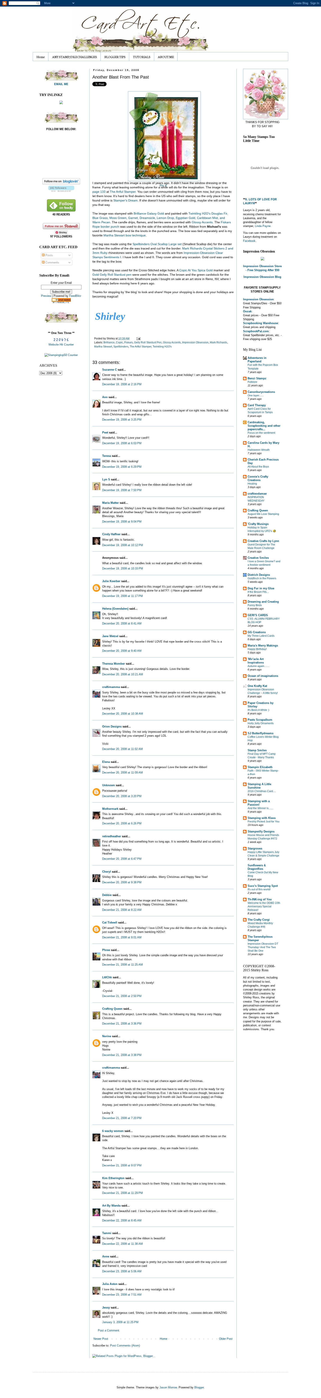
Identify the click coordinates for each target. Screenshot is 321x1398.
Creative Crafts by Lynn (263, 541)
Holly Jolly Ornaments (261, 723)
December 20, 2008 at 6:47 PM (122, 858)
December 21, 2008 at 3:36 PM (122, 1023)
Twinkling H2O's (162, 346)
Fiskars (128, 342)
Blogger (199, 1387)
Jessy (106, 1307)
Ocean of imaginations (263, 676)
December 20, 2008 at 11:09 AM (122, 772)
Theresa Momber (113, 663)
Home (40, 57)
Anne (105, 1256)
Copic (119, 342)
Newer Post (100, 1338)
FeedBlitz (75, 295)
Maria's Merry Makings (263, 645)
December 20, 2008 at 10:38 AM (122, 713)
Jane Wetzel (110, 636)
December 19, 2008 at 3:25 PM (122, 419)
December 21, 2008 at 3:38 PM (122, 1055)
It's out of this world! (259, 889)
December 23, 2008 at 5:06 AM (122, 1271)
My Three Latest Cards (261, 635)
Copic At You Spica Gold (196, 270)
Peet (105, 432)
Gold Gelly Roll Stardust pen (112, 274)
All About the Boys (258, 466)
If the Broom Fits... (258, 591)
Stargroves (255, 848)
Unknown (108, 785)
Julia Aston (109, 1284)
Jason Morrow (168, 1387)
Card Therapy (257, 405)
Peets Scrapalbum (260, 719)
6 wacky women (113, 1131)
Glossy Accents (202, 222)
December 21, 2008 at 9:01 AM (122, 937)
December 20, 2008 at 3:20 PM (122, 796)
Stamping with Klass (262, 818)
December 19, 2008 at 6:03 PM (122, 443)
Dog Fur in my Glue (261, 588)
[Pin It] (163, 135)
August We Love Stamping (263, 514)
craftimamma (111, 687)
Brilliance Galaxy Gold (149, 213)
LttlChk (107, 977)
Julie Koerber (111, 581)
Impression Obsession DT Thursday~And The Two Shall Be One (263, 947)
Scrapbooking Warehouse (260, 323)
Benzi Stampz (257, 378)
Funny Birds (255, 605)
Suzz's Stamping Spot (263, 885)
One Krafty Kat (257, 686)
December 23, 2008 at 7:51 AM (122, 1294)
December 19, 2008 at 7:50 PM (122, 490)
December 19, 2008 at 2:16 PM (122, 384)
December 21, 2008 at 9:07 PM (122, 1165)
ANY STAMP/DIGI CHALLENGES (74, 57)
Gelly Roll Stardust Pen (148, 342)
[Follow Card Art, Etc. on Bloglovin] (61, 190)
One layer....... (256, 395)
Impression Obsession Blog (262, 277)
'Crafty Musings (258, 524)
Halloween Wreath (259, 449)
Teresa (106, 455)
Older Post (226, 1338)
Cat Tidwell (109, 922)
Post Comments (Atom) (125, 1345)
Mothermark (110, 808)
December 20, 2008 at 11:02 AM (122, 749)
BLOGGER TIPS (115, 57)
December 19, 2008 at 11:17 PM (122, 596)
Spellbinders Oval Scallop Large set (158, 244)
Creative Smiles (258, 557)
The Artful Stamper (123, 191)
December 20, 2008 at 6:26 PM (122, 823)
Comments (52, 262)
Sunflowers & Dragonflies (257, 867)
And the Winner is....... (260, 808)
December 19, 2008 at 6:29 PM (122, 466)
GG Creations (257, 632)
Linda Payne (263, 226)
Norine (106, 1036)
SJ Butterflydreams (260, 733)
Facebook (249, 240)
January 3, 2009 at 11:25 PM (120, 1322)
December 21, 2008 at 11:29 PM (122, 1193)
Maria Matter (110, 502)
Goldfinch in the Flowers (262, 578)
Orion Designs (112, 726)
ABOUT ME (166, 57)
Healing (252, 483)
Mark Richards (218, 342)
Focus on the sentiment (261, 432)
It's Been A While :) (258, 710)
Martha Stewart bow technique (124, 235)
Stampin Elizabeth (260, 767)
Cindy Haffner (111, 534)
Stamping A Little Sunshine (259, 785)
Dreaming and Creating (263, 601)
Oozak (247, 311)
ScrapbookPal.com (256, 331)
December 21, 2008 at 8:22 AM (122, 909)
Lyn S (106, 479)
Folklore (252, 381)
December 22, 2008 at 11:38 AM (122, 1243)
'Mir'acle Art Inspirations (256, 660)
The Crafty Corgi (259, 919)
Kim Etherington (113, 1178)
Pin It (163, 185)
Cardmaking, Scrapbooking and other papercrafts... (264, 426)
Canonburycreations (261, 392)
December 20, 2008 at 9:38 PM (122, 882)
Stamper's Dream (125, 200)
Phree (106, 950)
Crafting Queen (112, 1008)
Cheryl (106, 871)
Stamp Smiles (257, 750)
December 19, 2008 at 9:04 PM (122, 521)
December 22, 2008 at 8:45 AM (122, 1220)
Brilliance (109, 342)
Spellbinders (120, 346)
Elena (106, 761)
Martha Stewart (103, 346)
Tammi (106, 1233)
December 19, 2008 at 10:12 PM (122, 545)
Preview (46, 295)
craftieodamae (257, 493)
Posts (49, 255)
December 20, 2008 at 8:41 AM (122, 623)
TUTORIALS (141, 57)
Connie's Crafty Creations (258, 478)
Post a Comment (108, 1330)
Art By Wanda (111, 1205)
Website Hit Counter (61, 344)
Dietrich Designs (259, 574)
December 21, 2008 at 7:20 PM (122, 1118)
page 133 (99, 191)
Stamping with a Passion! (259, 803)
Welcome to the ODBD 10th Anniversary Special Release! (264, 906)
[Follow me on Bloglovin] (61, 183)
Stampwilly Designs (261, 831)
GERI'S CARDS (258, 615)
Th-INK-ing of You (260, 899)
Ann (105, 397)
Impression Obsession (195, 342)
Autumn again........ (258, 666)
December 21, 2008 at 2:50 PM (122, 996)
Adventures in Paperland (257, 359)
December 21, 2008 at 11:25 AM (122, 964)
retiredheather (111, 836)
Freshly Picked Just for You (264, 821)
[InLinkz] (61, 102)
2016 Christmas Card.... (262, 791)
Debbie (107, 895)
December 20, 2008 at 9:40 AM (122, 650)
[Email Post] (137, 338)
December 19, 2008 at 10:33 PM (122, 568)
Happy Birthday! (257, 649)
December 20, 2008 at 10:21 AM (122, 674)
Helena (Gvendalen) (115, 608)
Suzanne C (109, 369)
